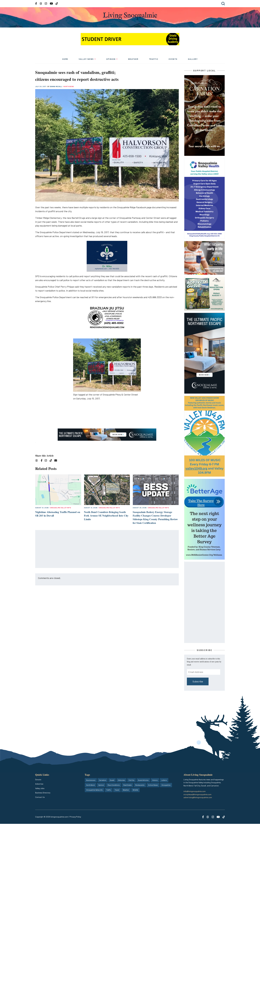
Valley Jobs (39, 788)
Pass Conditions (114, 785)
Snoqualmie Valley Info (60, 508)
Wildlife (135, 790)
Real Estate (127, 785)
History (155, 780)
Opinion (111, 59)
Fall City (131, 780)
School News (153, 785)
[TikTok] (51, 461)
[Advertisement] (107, 549)
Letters (164, 780)
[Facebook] (42, 461)
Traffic (153, 59)
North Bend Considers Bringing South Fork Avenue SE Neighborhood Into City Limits (106, 515)
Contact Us (40, 797)
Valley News (86, 59)
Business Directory (42, 792)
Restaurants (139, 785)
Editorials (121, 780)
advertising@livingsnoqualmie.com (197, 797)
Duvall (112, 780)
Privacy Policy (75, 817)
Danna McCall (56, 86)
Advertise (39, 784)
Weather (133, 59)
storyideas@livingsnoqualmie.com (197, 794)
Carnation (102, 780)
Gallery (193, 59)
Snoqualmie (166, 785)
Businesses (90, 780)
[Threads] (37, 461)
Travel (117, 790)
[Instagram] (46, 461)
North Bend (69, 86)
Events (173, 59)
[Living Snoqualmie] (130, 15)
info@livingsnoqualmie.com (194, 791)
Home (65, 59)
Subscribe (198, 681)
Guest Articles (143, 780)
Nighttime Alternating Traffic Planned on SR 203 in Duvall (57, 513)
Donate (38, 779)
